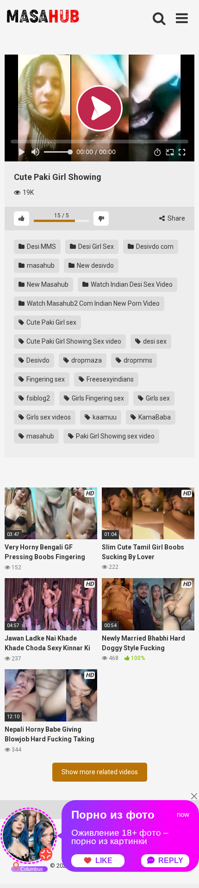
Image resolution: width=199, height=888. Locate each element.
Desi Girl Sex (95, 246)
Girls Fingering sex (97, 398)
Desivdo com (154, 246)
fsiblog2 (37, 398)
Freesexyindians (109, 379)
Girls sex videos (48, 417)
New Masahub (46, 284)
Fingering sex (45, 379)
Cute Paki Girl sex (50, 322)
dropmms (137, 360)
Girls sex (157, 398)
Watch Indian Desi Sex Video (131, 284)
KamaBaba (154, 417)
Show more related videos (100, 772)
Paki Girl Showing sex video (115, 436)
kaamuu (104, 417)
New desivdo (94, 265)
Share (175, 218)
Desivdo (37, 360)
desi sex (154, 341)
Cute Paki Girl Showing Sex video (73, 341)
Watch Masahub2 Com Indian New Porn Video (92, 303)
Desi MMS (40, 246)
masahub (40, 265)
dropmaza (86, 360)
